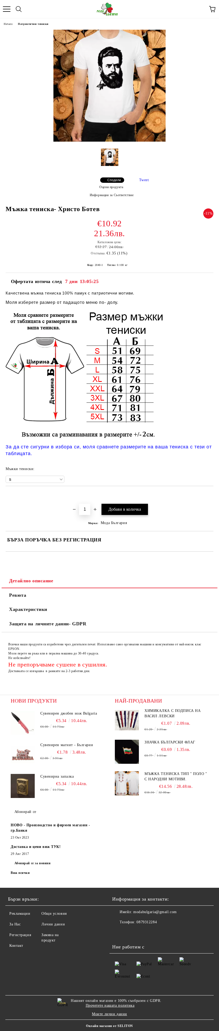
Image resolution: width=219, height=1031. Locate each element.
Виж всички (20, 873)
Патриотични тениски (33, 23)
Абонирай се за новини (32, 863)
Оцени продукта (111, 187)
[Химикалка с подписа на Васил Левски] (127, 720)
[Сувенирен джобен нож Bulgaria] (23, 723)
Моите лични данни (109, 1014)
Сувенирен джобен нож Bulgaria (68, 713)
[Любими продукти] (200, 9)
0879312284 (146, 922)
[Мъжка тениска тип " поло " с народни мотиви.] (127, 783)
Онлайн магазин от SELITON (109, 1026)
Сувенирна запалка (57, 776)
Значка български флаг (169, 742)
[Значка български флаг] (127, 752)
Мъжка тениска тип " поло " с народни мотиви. (175, 776)
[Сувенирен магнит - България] (23, 754)
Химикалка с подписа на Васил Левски (172, 713)
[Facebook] (119, 933)
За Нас (15, 924)
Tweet (144, 180)
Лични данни (53, 924)
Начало (8, 23)
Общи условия (54, 914)
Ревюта (17, 595)
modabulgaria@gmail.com (155, 912)
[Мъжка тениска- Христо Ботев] (109, 140)
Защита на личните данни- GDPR (47, 623)
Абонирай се (25, 812)
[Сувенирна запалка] (23, 786)
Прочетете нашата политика (110, 1005)
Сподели (114, 180)
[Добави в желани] (209, 495)
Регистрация (20, 935)
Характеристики (28, 609)
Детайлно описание (31, 580)
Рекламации (19, 914)
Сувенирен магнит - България (66, 745)
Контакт (16, 946)
